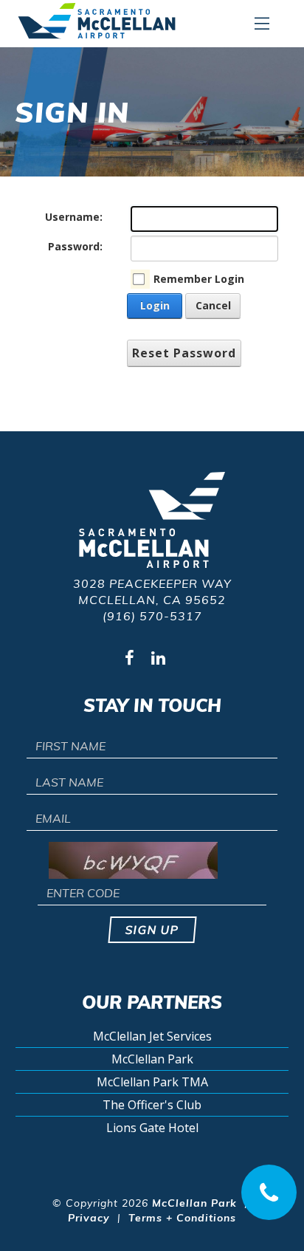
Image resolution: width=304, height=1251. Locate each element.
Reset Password (184, 353)
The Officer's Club (152, 1105)
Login (155, 305)
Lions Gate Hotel (152, 1128)
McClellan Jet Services (152, 1036)
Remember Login (198, 279)
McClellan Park (152, 1059)
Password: (75, 246)
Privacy (89, 1217)
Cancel (213, 305)
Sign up (152, 929)
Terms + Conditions (182, 1217)
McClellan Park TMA (152, 1082)
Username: (74, 217)
